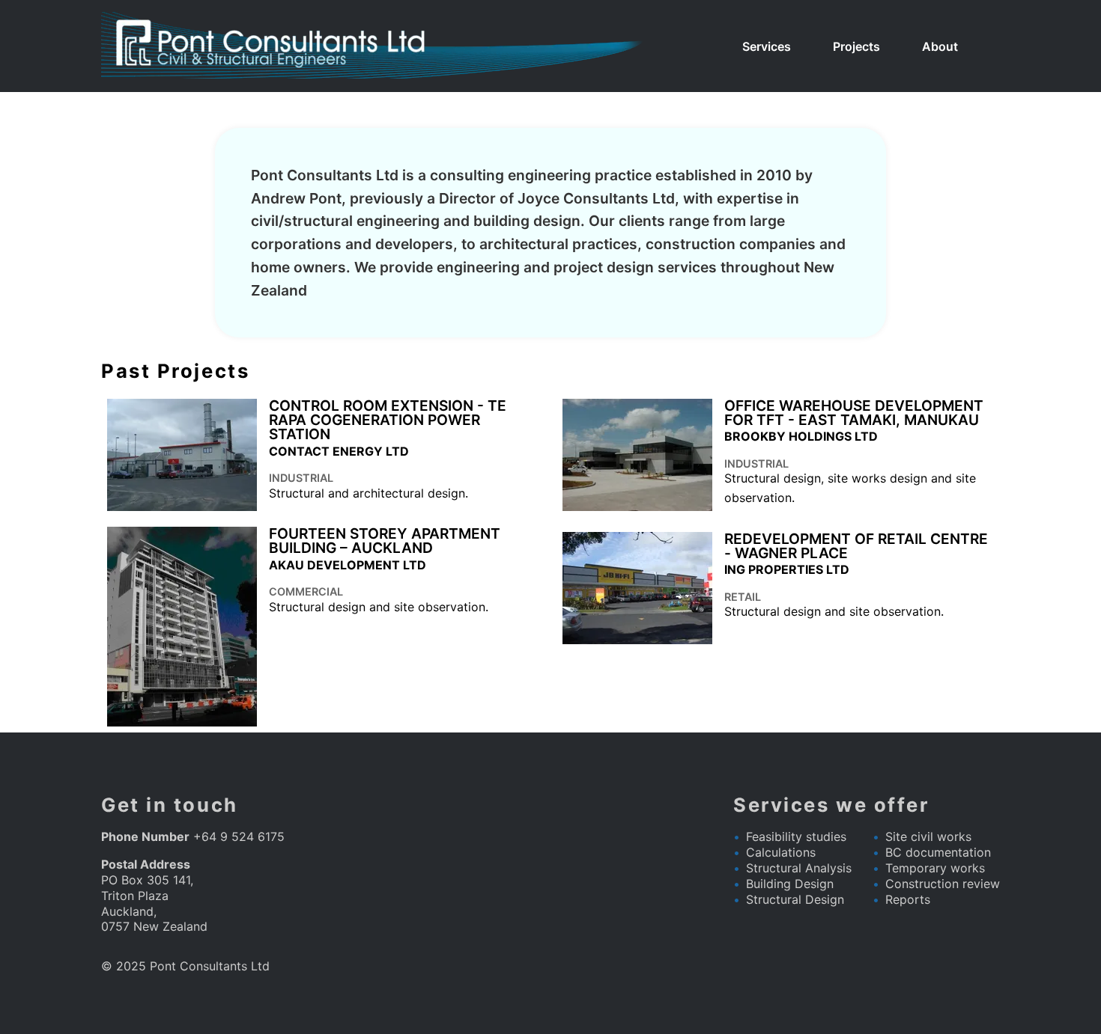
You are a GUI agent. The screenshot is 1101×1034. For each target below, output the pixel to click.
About (940, 46)
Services (766, 46)
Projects (856, 46)
